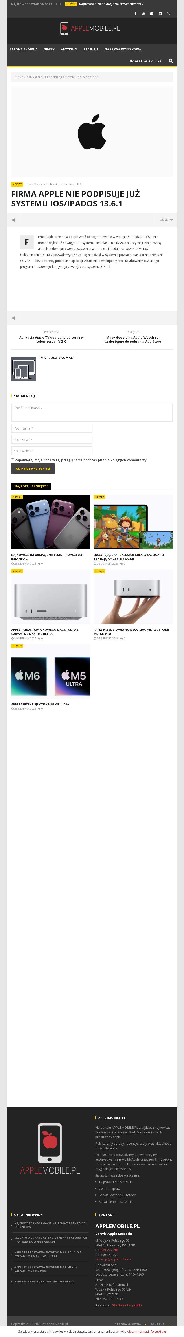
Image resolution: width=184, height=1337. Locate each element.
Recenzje (91, 49)
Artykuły (69, 49)
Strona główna (23, 49)
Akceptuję (158, 1331)
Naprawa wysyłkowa (123, 49)
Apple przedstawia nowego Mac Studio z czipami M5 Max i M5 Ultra (45, 632)
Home (19, 77)
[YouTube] (144, 13)
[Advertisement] (93, 293)
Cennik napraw (109, 1188)
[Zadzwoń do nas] (168, 13)
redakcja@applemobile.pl (113, 1259)
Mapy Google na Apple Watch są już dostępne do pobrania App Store (132, 338)
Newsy (71, 4)
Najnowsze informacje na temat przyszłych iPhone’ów (112, 4)
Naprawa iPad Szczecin (116, 1182)
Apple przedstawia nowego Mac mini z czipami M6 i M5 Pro (46, 1268)
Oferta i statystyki (126, 1305)
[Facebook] (135, 13)
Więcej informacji (138, 1331)
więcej (165, 220)
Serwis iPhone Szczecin (116, 1201)
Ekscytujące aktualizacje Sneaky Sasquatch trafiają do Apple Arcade (129, 557)
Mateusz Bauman (63, 184)
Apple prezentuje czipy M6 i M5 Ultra (40, 704)
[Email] (152, 13)
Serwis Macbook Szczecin (117, 1195)
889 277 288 (109, 1250)
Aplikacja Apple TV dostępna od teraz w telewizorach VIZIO (51, 338)
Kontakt (157, 1324)
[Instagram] (160, 13)
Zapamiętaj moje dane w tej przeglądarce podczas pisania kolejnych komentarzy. (81, 460)
